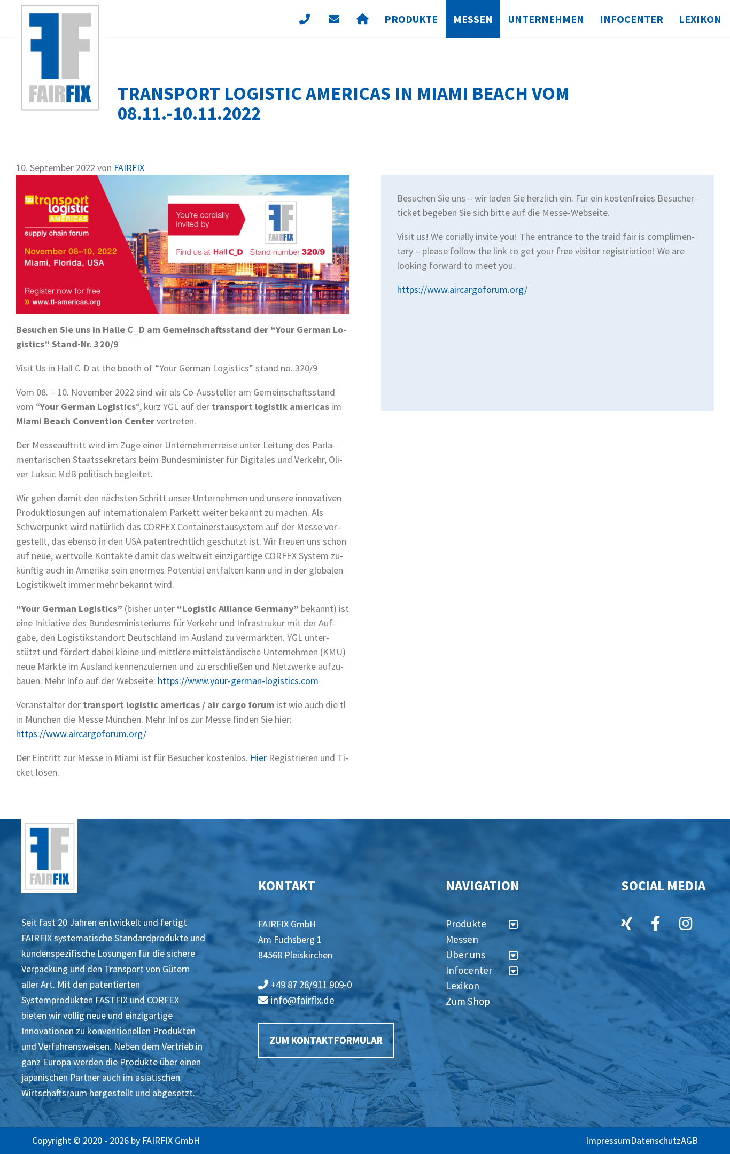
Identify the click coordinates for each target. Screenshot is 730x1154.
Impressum (608, 1140)
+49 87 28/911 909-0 (310, 984)
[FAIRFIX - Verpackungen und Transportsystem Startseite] (60, 58)
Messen (473, 19)
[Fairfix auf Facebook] (655, 925)
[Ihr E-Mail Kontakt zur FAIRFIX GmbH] (333, 19)
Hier (258, 758)
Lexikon (700, 19)
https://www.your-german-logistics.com (238, 681)
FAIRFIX (129, 167)
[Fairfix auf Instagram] (686, 925)
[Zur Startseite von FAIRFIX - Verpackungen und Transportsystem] (49, 856)
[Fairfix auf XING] (627, 925)
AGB (689, 1140)
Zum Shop (468, 1001)
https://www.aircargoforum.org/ (81, 733)
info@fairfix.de (301, 1000)
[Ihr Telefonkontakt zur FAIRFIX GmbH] (304, 19)
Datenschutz (656, 1140)
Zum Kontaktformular (326, 1040)
